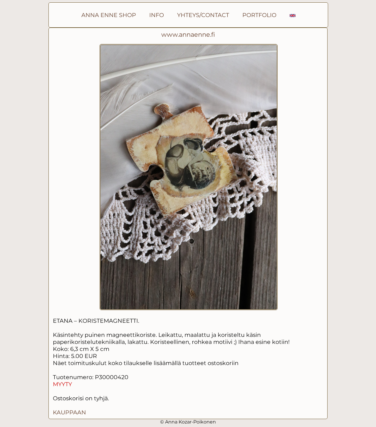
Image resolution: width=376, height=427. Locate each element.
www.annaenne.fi (188, 34)
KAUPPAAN (69, 412)
